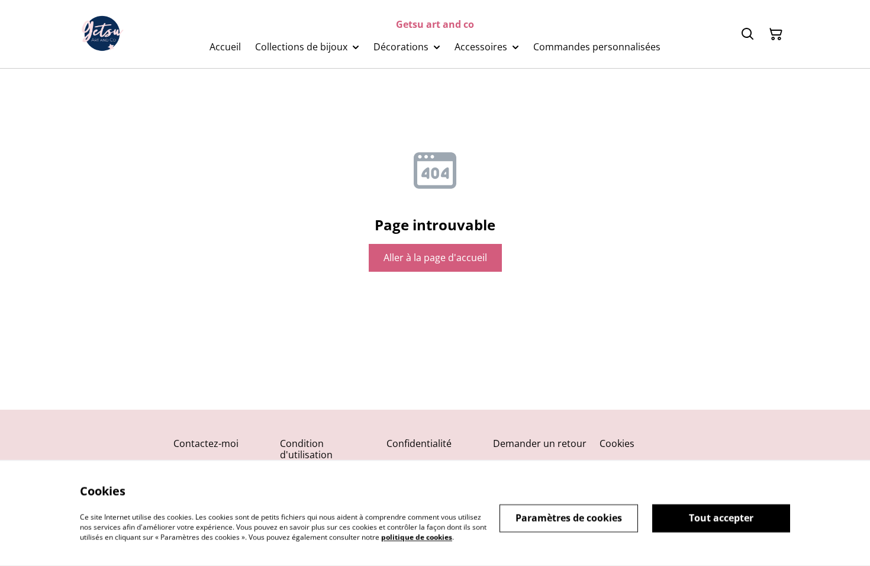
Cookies (617, 443)
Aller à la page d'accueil (435, 257)
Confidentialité (419, 443)
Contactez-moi (206, 443)
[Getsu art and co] (102, 34)
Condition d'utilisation (306, 449)
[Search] (747, 34)
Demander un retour (540, 443)
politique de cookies (416, 537)
